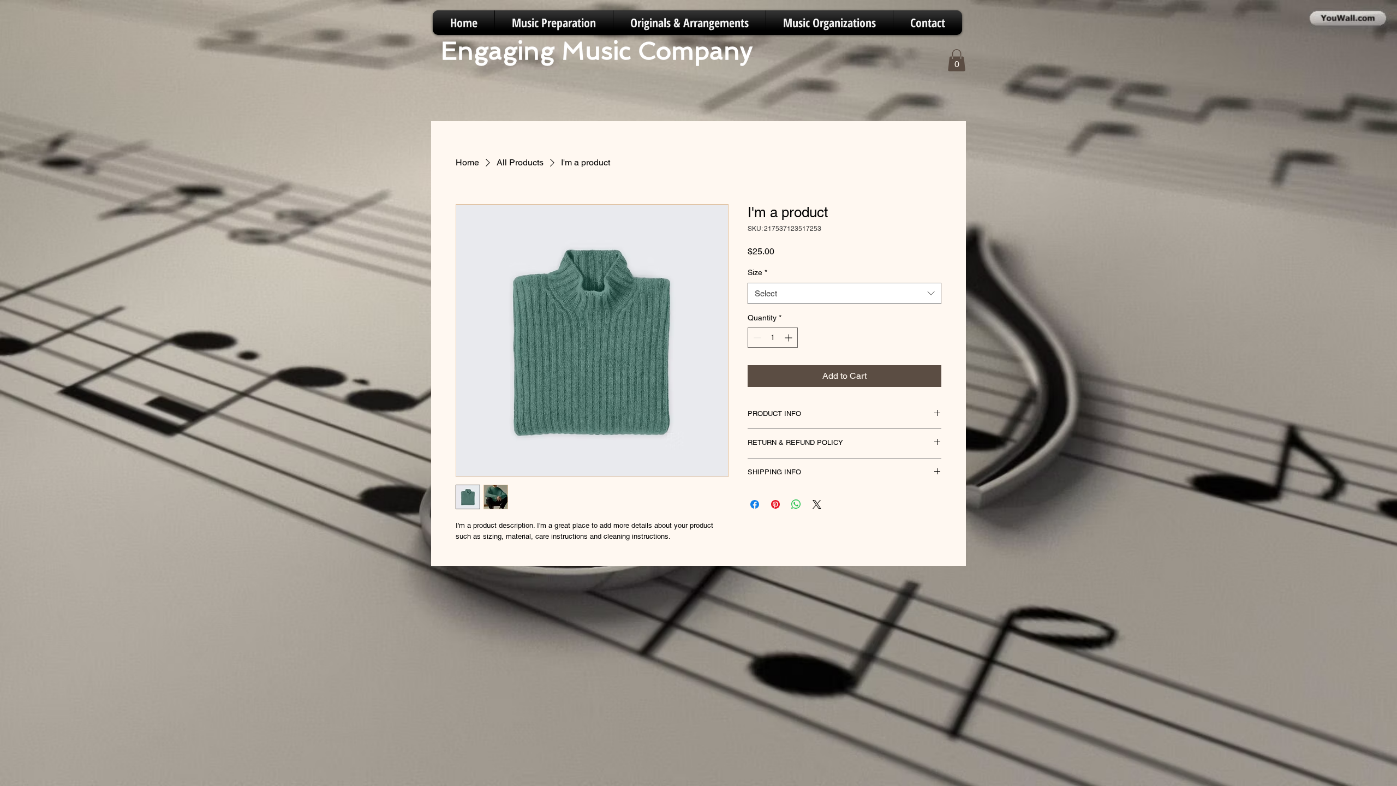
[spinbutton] (773, 337)
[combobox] (844, 293)
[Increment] (789, 337)
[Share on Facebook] (754, 504)
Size (757, 272)
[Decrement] (756, 337)
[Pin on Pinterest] (775, 504)
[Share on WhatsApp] (796, 504)
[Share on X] (816, 504)
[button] (956, 60)
